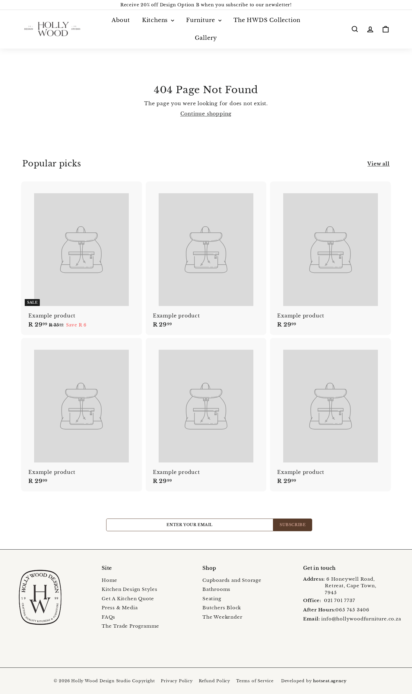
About (121, 20)
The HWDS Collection (266, 20)
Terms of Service (255, 680)
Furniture (201, 20)
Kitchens (156, 20)
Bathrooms (216, 589)
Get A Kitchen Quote (128, 598)
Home (109, 580)
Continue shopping (206, 114)
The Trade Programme (130, 626)
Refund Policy (214, 680)
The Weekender (222, 617)
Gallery (206, 38)
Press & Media (120, 607)
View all (378, 164)
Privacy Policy (176, 680)
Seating (211, 598)
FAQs (108, 617)
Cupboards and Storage (231, 580)
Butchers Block (221, 607)
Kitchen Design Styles (129, 589)
